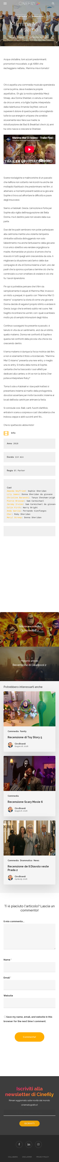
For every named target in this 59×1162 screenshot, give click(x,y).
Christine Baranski (18, 498)
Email (7, 977)
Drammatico (26, 860)
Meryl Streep (14, 517)
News (36, 860)
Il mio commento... (14, 921)
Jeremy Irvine (15, 504)
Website (8, 995)
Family (23, 731)
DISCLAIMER (27, 1157)
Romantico (37, 16)
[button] (5, 3)
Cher (9, 514)
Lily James (13, 494)
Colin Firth (13, 508)
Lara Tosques (18, 37)
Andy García (13, 511)
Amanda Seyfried (16, 491)
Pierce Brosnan (15, 501)
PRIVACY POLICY (42, 1157)
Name (8, 959)
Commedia (21, 16)
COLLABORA (13, 1157)
